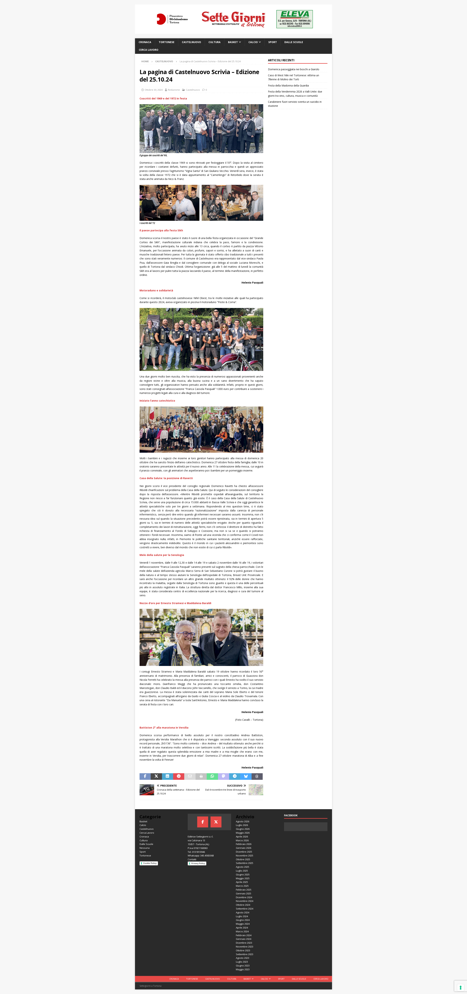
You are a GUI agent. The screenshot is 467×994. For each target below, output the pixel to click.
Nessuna (145, 847)
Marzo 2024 (242, 931)
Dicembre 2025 (244, 851)
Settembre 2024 (244, 908)
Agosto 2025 (242, 866)
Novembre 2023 (244, 946)
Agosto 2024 (242, 912)
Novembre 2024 (244, 901)
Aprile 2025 (242, 882)
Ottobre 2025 (243, 859)
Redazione (174, 89)
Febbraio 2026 (243, 844)
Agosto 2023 (242, 958)
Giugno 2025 (243, 874)
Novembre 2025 (244, 855)
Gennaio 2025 (243, 893)
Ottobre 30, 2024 (154, 89)
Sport (272, 42)
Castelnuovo (191, 42)
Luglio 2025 (242, 870)
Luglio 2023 (242, 961)
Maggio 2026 (243, 832)
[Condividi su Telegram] (234, 776)
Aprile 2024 (242, 927)
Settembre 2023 (244, 954)
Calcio (253, 42)
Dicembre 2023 (244, 942)
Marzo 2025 (242, 885)
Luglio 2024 (242, 916)
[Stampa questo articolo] (201, 776)
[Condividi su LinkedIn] (167, 776)
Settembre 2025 (244, 863)
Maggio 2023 (243, 969)
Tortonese (166, 42)
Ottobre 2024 (243, 904)
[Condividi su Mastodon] (223, 776)
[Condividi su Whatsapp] (212, 776)
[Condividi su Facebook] (145, 776)
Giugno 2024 (243, 920)
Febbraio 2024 (243, 935)
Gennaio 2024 (243, 939)
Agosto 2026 (242, 821)
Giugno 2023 (243, 965)
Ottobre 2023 (243, 950)
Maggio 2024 (243, 923)
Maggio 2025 (243, 878)
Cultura (215, 42)
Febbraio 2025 (243, 889)
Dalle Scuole (293, 42)
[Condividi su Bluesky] (245, 776)
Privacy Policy (198, 863)
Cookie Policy (150, 863)
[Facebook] (202, 821)
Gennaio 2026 (243, 847)
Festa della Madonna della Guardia (288, 85)
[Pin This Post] (178, 776)
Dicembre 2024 (244, 897)
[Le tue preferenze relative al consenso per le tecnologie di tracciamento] (460, 987)
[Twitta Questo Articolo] (156, 776)
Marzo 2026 (242, 840)
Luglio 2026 (242, 825)
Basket (233, 42)
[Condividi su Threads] (257, 776)
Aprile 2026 (242, 836)
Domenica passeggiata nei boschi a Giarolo (294, 69)
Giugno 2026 (243, 829)
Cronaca (145, 42)
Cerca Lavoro (148, 49)
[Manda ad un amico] (189, 776)
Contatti (192, 859)
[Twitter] (216, 821)
